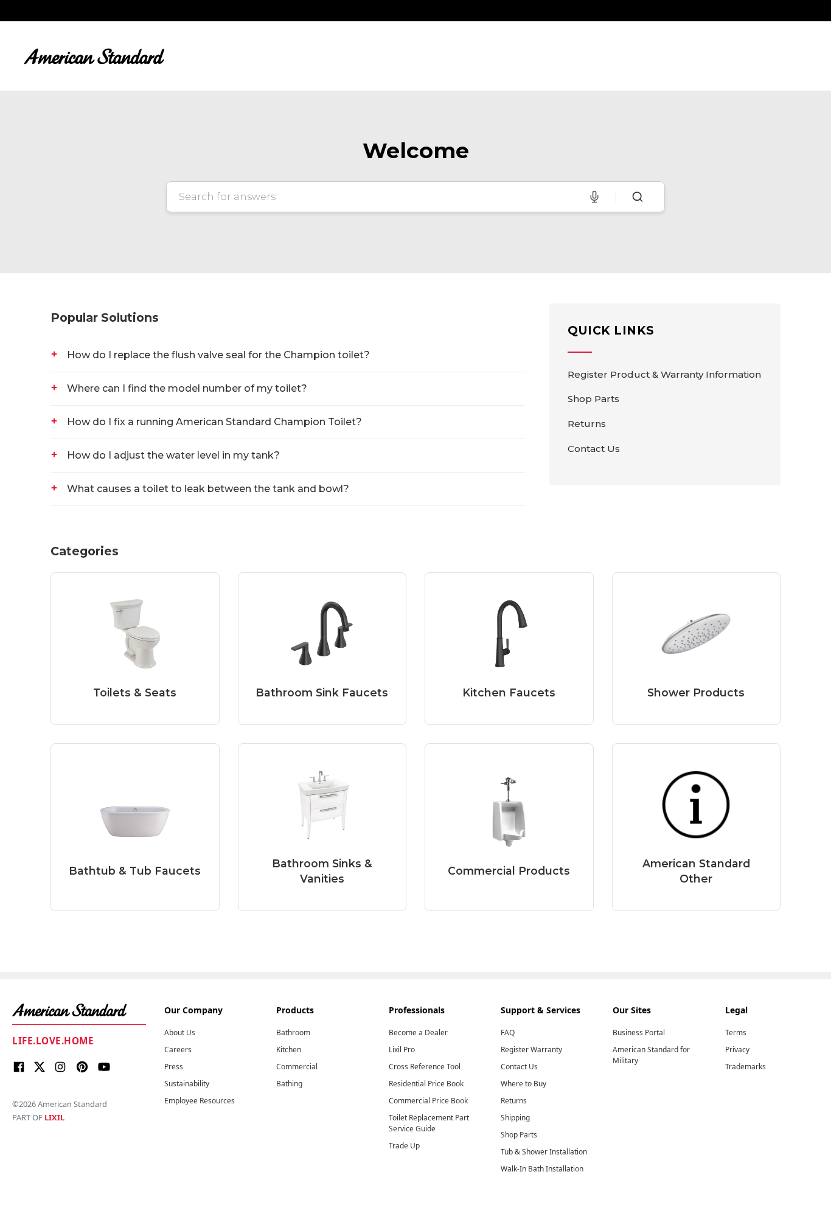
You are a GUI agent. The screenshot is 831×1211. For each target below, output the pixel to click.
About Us (179, 1032)
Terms (735, 1032)
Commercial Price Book (428, 1100)
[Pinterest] (82, 1068)
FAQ (508, 1032)
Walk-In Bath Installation (542, 1169)
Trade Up (404, 1145)
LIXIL (54, 1117)
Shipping (515, 1117)
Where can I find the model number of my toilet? (187, 388)
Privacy (737, 1049)
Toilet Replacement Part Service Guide (429, 1123)
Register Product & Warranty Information (664, 374)
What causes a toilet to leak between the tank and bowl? (208, 488)
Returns (587, 423)
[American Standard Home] (79, 1010)
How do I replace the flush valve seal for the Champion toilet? (218, 355)
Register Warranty (531, 1049)
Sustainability (186, 1083)
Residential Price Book (426, 1083)
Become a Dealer (418, 1032)
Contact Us (594, 448)
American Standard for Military (651, 1055)
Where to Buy (523, 1083)
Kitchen (288, 1049)
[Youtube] (104, 1068)
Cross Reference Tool (425, 1066)
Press (173, 1066)
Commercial (297, 1066)
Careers (178, 1049)
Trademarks (745, 1066)
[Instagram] (60, 1068)
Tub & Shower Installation (544, 1152)
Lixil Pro (402, 1049)
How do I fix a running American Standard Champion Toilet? (214, 422)
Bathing (289, 1083)
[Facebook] (19, 1068)
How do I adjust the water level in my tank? (173, 455)
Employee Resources (199, 1100)
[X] (39, 1068)
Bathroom (293, 1032)
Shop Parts (593, 398)
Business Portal (639, 1032)
